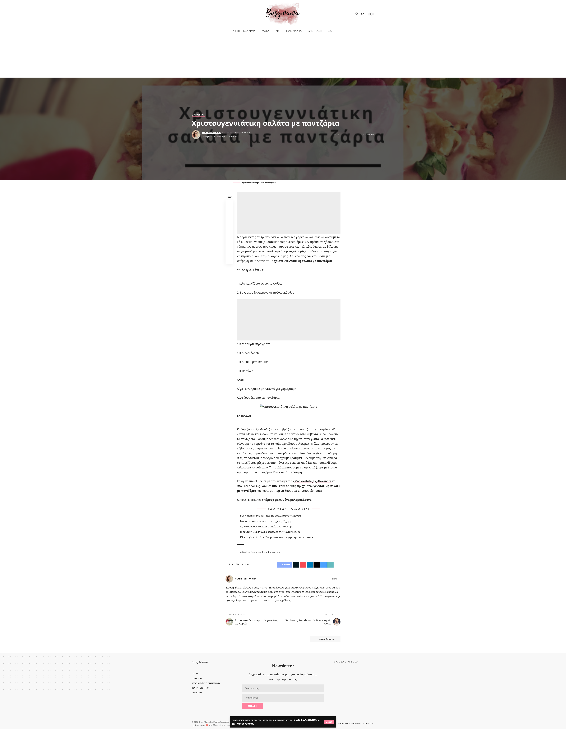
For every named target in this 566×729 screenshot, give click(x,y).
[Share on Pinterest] (229, 217)
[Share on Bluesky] (229, 239)
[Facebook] (194, 14)
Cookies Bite (269, 486)
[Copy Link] (229, 253)
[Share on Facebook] (342, 134)
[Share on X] (347, 134)
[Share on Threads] (229, 232)
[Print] (356, 134)
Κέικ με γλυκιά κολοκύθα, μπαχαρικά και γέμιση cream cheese (276, 537)
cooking (276, 552)
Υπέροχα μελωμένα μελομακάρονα (286, 500)
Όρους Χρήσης (245, 723)
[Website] (339, 579)
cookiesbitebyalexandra (259, 552)
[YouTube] (198, 14)
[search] (357, 14)
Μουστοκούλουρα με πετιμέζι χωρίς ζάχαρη (265, 521)
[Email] (351, 134)
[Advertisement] (283, 55)
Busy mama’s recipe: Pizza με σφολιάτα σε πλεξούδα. (270, 515)
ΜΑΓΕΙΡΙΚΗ (198, 115)
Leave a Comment (327, 639)
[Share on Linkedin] (229, 225)
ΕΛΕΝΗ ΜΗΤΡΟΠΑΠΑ (211, 132)
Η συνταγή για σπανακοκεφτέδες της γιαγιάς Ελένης (270, 531)
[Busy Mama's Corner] (283, 14)
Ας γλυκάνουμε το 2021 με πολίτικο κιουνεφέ (266, 526)
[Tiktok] (201, 14)
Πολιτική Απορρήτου (304, 719)
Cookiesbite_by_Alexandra (313, 481)
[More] (360, 134)
